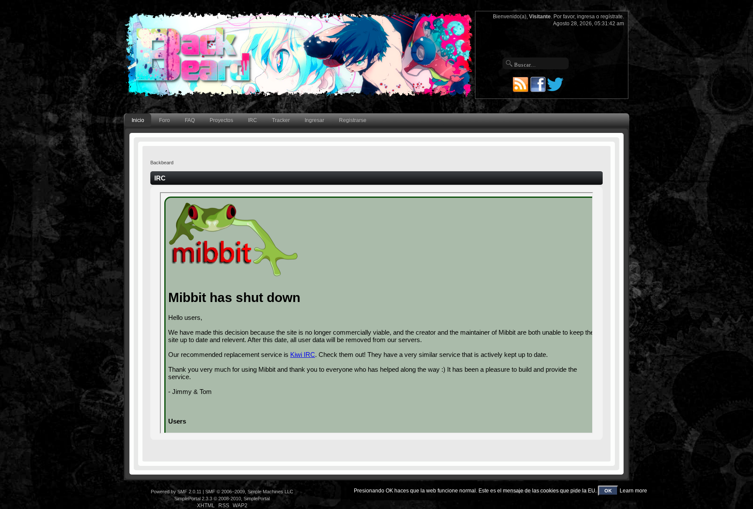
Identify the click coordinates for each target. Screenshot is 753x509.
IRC (252, 120)
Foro (164, 120)
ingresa (586, 17)
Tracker (281, 120)
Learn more (633, 491)
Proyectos (221, 120)
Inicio (138, 120)
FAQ (190, 120)
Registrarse (352, 120)
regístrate (611, 17)
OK (608, 490)
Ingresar (314, 120)
